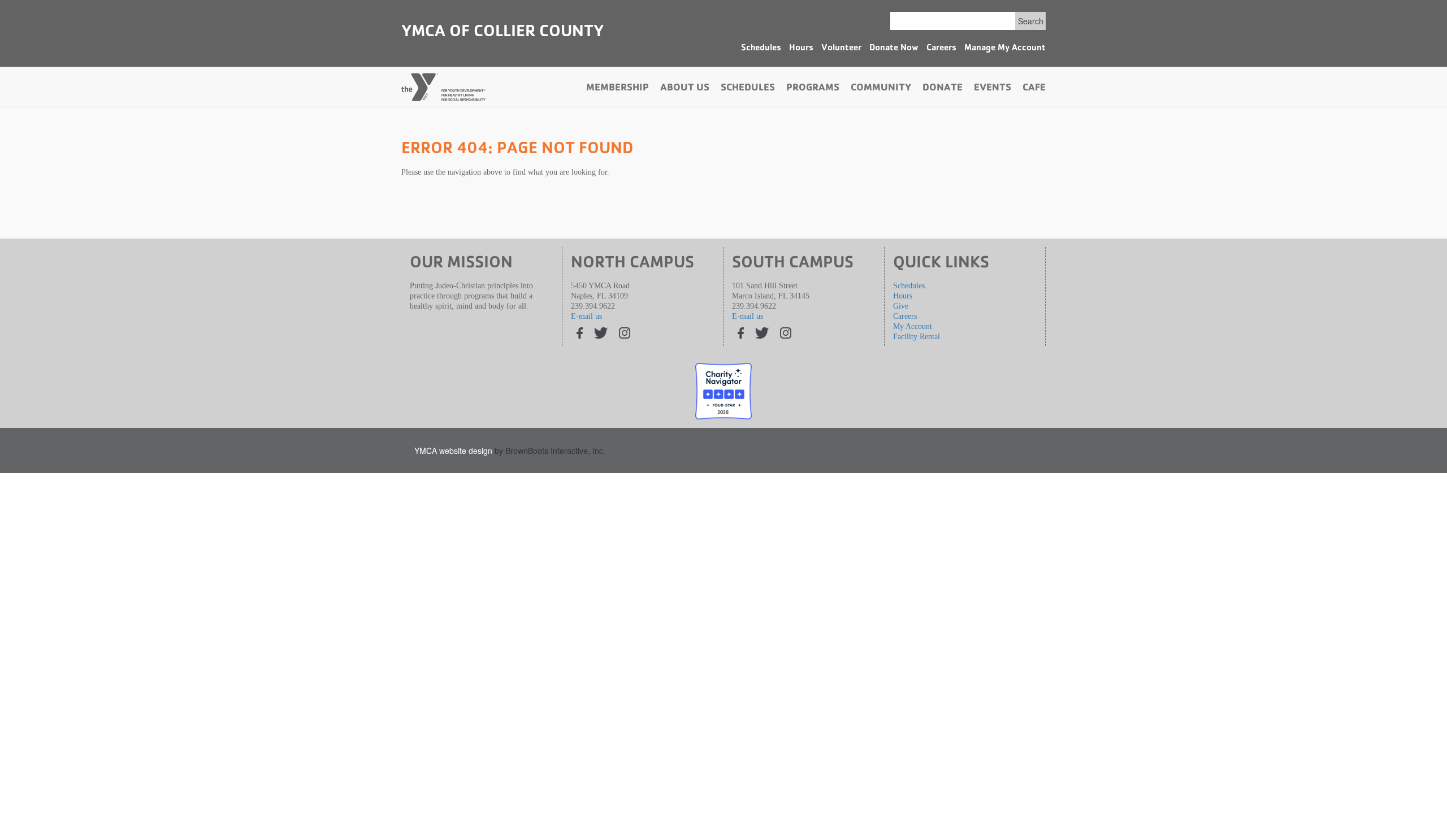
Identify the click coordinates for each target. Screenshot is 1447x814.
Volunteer (841, 48)
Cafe (1034, 89)
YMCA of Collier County (502, 32)
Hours (801, 48)
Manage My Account (1005, 48)
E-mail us (586, 316)
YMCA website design (453, 450)
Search (1030, 21)
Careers (941, 48)
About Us (684, 89)
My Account (912, 326)
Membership (617, 89)
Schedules (761, 48)
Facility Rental (916, 336)
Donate (942, 89)
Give (900, 306)
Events (992, 89)
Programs (812, 89)
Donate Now (894, 48)
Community (881, 89)
